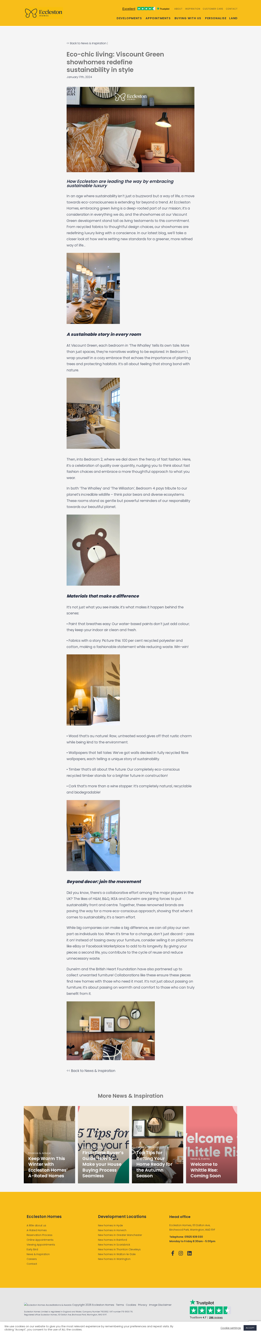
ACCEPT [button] (250, 1328)
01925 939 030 (193, 1237)
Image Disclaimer (160, 1305)
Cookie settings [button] (231, 1328)
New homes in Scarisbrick (114, 1244)
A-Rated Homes (37, 1230)
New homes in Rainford (112, 1240)
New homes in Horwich (112, 1230)
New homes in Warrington (114, 1259)
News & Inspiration (38, 1254)
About (178, 8)
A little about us (36, 1225)
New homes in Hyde (110, 1225)
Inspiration (192, 8)
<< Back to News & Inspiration (86, 43)
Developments (129, 18)
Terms (120, 1305)
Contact (232, 8)
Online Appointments (40, 1240)
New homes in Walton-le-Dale (117, 1254)
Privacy (142, 1305)
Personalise (216, 18)
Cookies (131, 1305)
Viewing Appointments (41, 1244)
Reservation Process (39, 1235)
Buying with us (188, 18)
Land (233, 18)
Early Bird (32, 1249)
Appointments (158, 18)
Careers (32, 1259)
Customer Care (213, 8)
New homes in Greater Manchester (120, 1235)
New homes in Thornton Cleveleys (119, 1249)
